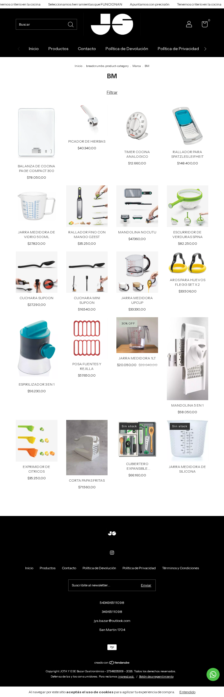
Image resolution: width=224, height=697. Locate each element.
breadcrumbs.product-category (107, 66)
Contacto (87, 48)
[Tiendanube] (112, 663)
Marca (136, 66)
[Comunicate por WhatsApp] (213, 674)
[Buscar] (71, 24)
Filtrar (112, 92)
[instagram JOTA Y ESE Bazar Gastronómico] (112, 552)
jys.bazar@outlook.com (112, 620)
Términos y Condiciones (180, 568)
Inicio (34, 48)
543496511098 (112, 602)
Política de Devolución (127, 48)
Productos (58, 48)
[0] (202, 25)
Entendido (187, 692)
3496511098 (112, 611)
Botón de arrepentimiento (156, 676)
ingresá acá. (126, 676)
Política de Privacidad (178, 48)
